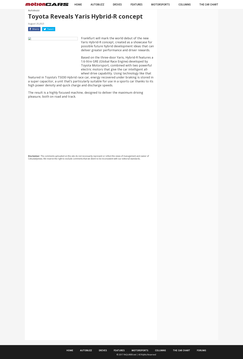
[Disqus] (91, 207)
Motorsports (160, 4)
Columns (185, 4)
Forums (201, 350)
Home (78, 4)
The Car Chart (208, 4)
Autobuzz (97, 4)
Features (136, 4)
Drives (117, 4)
